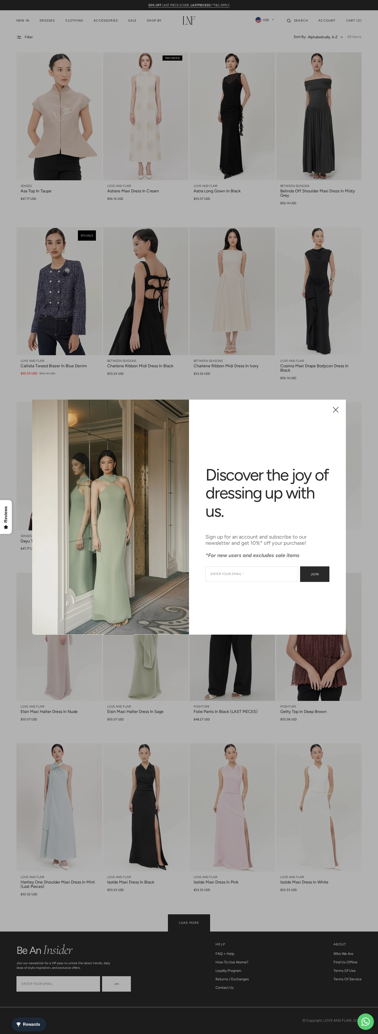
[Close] (336, 410)
